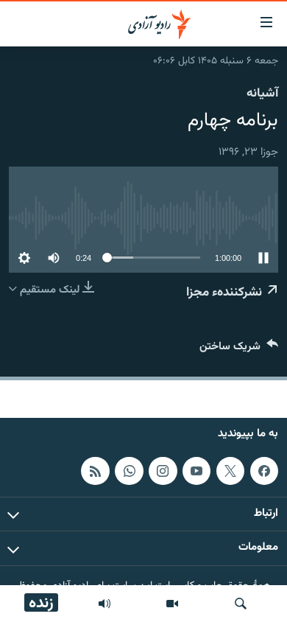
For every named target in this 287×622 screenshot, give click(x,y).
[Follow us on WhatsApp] (129, 471)
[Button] (238, 349)
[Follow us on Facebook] (264, 471)
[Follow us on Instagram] (163, 471)
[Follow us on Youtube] (196, 471)
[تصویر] (172, 603)
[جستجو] (241, 603)
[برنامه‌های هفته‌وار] (104, 603)
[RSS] (95, 471)
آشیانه (262, 93)
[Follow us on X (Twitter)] (230, 471)
